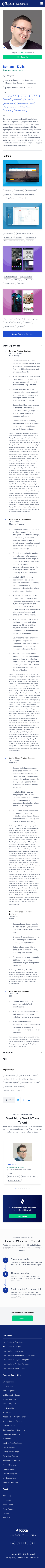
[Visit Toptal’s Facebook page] (25, 1543)
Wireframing (17, 100)
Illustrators (7, 1438)
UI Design (24, 96)
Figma (24, 1176)
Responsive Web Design (26, 103)
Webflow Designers (10, 1482)
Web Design (34, 96)
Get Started (22, 1216)
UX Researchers (9, 1478)
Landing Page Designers (12, 1443)
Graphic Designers (10, 1399)
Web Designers (9, 1390)
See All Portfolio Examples (22, 334)
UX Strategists (8, 1408)
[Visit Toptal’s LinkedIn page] (12, 1543)
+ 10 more (21, 283)
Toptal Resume (8, 1509)
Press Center (8, 1504)
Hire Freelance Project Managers (16, 1359)
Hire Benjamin (22, 57)
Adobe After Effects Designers (14, 1416)
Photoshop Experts (10, 1456)
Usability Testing (20, 111)
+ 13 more (30, 241)
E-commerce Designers (12, 1434)
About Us (6, 1517)
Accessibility (34, 1557)
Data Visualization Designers (14, 1430)
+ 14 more (21, 198)
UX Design (28, 100)
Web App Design (9, 103)
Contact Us (7, 1500)
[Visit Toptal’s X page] (19, 1543)
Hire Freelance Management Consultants (19, 1355)
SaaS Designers (9, 1469)
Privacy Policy (11, 1557)
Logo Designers (9, 1447)
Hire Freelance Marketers (13, 1351)
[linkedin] (28, 1100)
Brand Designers (9, 1403)
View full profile (22, 1152)
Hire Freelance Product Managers (16, 1364)
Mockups (7, 100)
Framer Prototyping (14, 1180)
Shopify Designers (10, 1473)
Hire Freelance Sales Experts (14, 1368)
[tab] (15, 1188)
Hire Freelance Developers (13, 1342)
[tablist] (22, 1188)
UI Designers (8, 1386)
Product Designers (10, 1465)
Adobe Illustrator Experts (12, 1421)
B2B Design (8, 111)
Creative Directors (10, 1425)
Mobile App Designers (11, 1395)
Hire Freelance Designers (13, 1346)
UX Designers (8, 1381)
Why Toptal (7, 1495)
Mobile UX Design (25, 107)
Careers (6, 1513)
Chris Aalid (11, 1164)
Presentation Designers (12, 1460)
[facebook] (23, 1100)
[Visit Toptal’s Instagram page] (32, 1543)
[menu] (41, 4)
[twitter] (18, 1100)
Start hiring (22, 1318)
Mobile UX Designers (11, 1451)
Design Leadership (10, 107)
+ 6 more (21, 326)
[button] (22, 345)
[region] (22, 1162)
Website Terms (23, 1557)
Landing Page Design (10, 96)
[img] (13, 70)
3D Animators (8, 1412)
